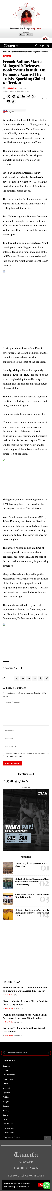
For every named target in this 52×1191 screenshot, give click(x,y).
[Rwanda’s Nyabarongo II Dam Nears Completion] (8, 868)
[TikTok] (20, 781)
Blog (11, 51)
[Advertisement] (26, 951)
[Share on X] (8, 96)
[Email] (8, 101)
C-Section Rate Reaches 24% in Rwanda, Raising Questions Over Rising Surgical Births (32, 913)
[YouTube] (12, 781)
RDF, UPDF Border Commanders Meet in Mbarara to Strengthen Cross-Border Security (32, 882)
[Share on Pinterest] (13, 96)
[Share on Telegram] (28, 96)
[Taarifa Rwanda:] (11, 45)
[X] (8, 781)
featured (18, 668)
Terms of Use (24, 1186)
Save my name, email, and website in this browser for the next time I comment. (27, 755)
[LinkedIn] (23, 781)
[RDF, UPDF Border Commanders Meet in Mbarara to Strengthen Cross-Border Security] (8, 883)
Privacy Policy (9, 1186)
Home (5, 51)
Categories (9, 1060)
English (10, 111)
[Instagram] (16, 781)
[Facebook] (4, 781)
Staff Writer (12, 88)
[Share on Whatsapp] (18, 96)
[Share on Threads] (33, 96)
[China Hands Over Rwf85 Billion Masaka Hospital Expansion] (8, 899)
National (7, 56)
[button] (43, 1185)
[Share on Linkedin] (23, 96)
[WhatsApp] (27, 781)
